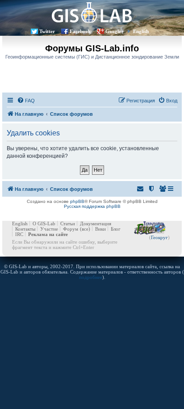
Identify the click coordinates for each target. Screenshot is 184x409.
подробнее (90, 277)
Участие (49, 229)
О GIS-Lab (44, 223)
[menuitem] (26, 100)
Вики (100, 229)
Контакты (25, 229)
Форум (70, 229)
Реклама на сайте (48, 234)
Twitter (47, 31)
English (141, 31)
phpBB (77, 201)
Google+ (114, 31)
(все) (85, 229)
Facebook (80, 31)
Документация (95, 223)
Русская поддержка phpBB (92, 206)
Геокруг (159, 237)
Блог (116, 229)
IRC (19, 234)
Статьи (67, 223)
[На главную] (92, 12)
